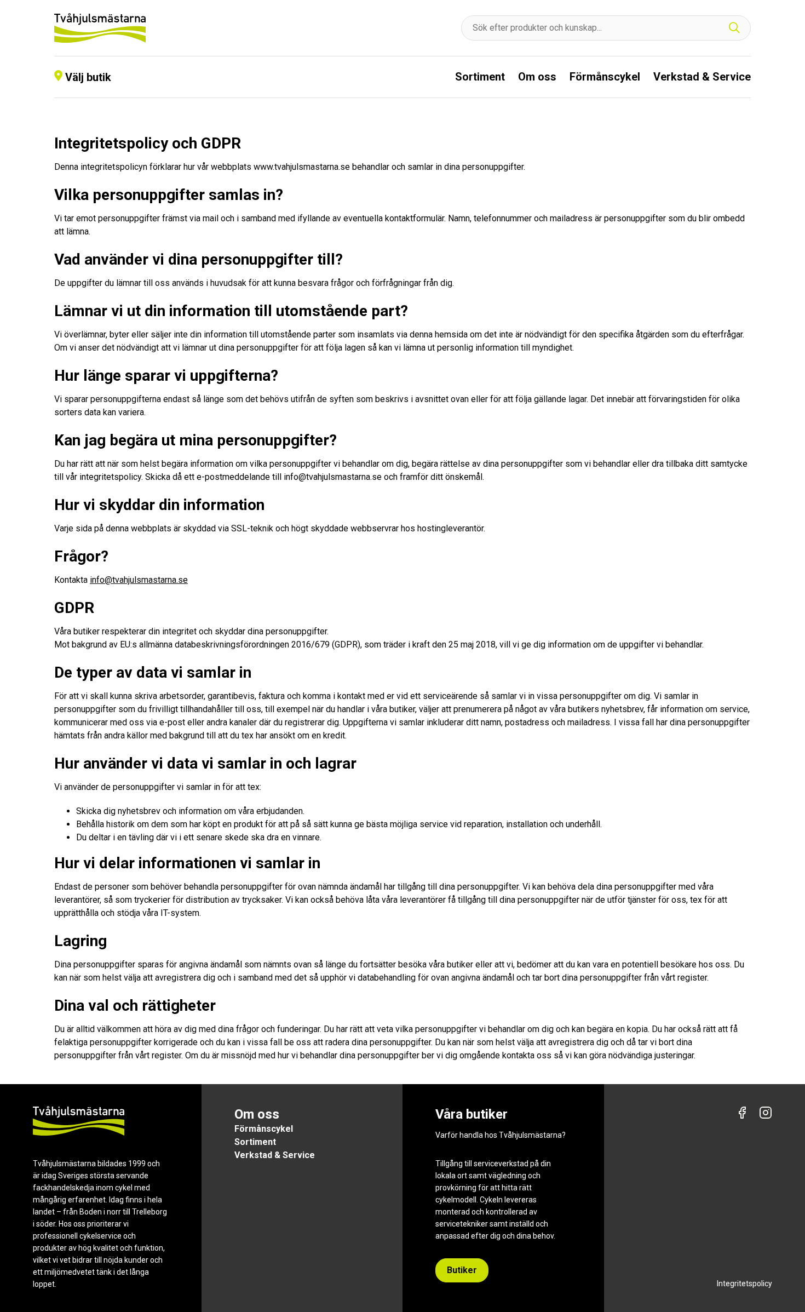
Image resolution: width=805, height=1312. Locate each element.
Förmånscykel (605, 76)
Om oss (537, 76)
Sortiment (480, 76)
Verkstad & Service (702, 76)
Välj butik (88, 77)
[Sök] (734, 28)
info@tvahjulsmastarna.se (139, 580)
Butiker (462, 1270)
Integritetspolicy (744, 1283)
